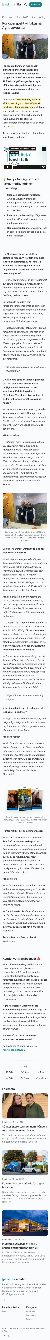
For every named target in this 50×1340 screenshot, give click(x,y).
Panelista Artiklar (17, 1328)
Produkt (29, 1319)
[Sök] (25, 4)
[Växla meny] (45, 4)
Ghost (42, 1328)
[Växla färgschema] (6, 1336)
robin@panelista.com (14, 1049)
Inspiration (31, 1315)
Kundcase (7, 17)
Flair (6, 1331)
